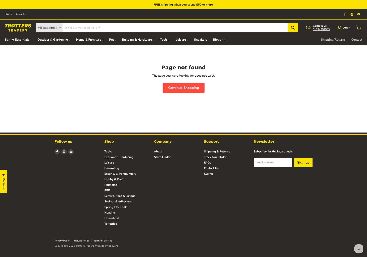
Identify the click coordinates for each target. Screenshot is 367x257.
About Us (21, 14)
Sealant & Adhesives (118, 201)
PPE (107, 190)
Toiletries (110, 224)
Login (346, 27)
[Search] (293, 27)
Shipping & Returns (217, 151)
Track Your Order (215, 157)
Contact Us (211, 168)
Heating (109, 212)
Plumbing (110, 185)
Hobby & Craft (114, 179)
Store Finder (162, 157)
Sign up (303, 162)
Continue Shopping (183, 87)
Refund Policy (81, 240)
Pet (112, 40)
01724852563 (321, 29)
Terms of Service (103, 240)
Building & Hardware (137, 40)
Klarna (208, 174)
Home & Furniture (89, 40)
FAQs (207, 163)
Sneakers (200, 40)
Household (111, 218)
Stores (8, 14)
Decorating (111, 168)
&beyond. (113, 246)
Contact (356, 40)
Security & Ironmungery (120, 174)
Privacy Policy (62, 240)
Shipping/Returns (333, 40)
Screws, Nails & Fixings (119, 196)
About (158, 151)
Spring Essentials (17, 40)
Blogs (217, 40)
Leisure (181, 40)
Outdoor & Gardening (53, 40)
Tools (164, 40)
